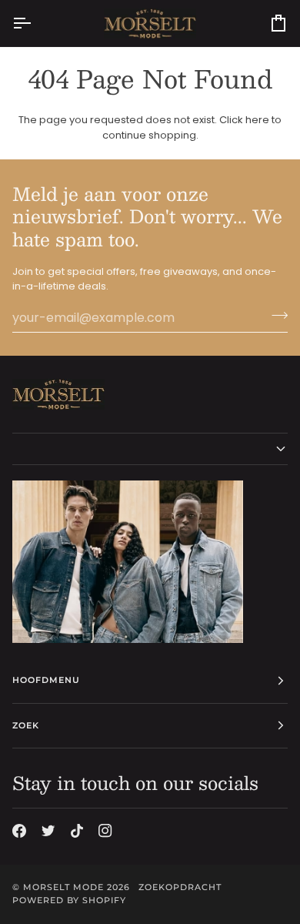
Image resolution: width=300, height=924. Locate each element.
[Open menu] (35, 23)
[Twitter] (48, 831)
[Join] (275, 315)
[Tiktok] (77, 831)
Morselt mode (63, 887)
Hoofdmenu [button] (46, 680)
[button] (150, 449)
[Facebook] (19, 831)
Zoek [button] (25, 725)
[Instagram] (105, 831)
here (257, 119)
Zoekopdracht (180, 887)
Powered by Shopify (69, 900)
